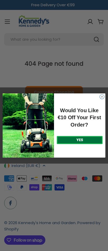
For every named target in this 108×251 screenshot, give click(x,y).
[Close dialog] (102, 96)
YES (79, 140)
